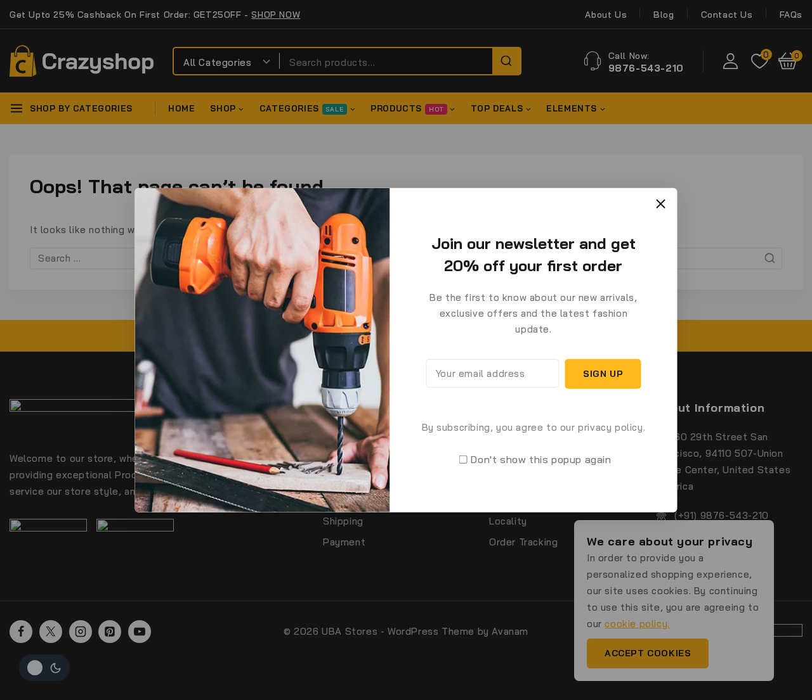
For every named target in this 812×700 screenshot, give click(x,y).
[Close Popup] (661, 203)
